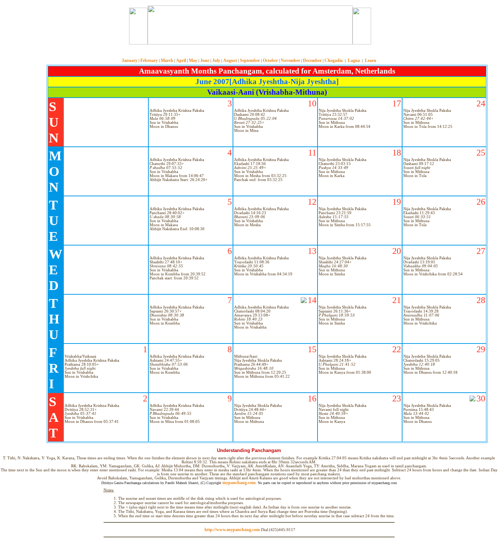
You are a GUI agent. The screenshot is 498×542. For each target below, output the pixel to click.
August (230, 60)
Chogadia (333, 60)
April (181, 60)
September (250, 60)
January (129, 60)
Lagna (354, 60)
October (270, 60)
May (193, 60)
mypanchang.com (249, 52)
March (167, 60)
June (204, 60)
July (216, 60)
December (312, 60)
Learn (370, 60)
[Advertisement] (102, 25)
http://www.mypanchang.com (232, 529)
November (290, 60)
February (149, 60)
